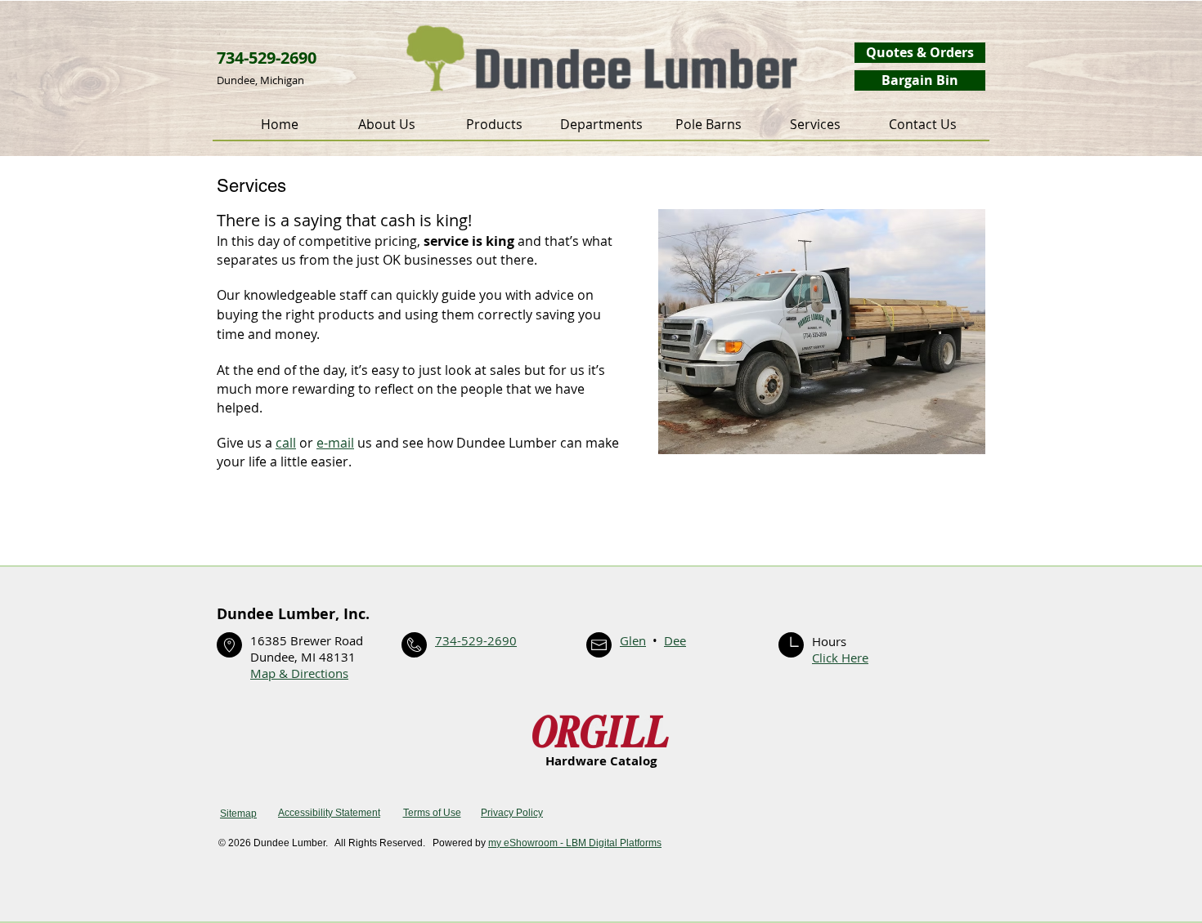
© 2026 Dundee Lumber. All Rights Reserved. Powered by (353, 843)
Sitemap (238, 813)
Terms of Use (432, 812)
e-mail (335, 443)
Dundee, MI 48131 (303, 657)
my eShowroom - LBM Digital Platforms (575, 843)
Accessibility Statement (329, 812)
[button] (494, 124)
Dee (675, 640)
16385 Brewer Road (306, 640)
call (286, 443)
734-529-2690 (476, 640)
